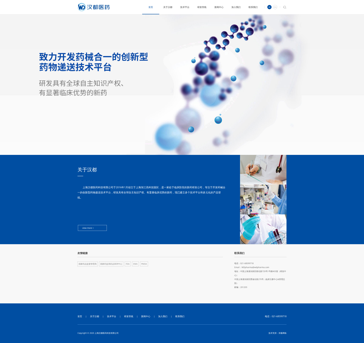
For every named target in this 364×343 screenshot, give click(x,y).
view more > (88, 228)
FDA (128, 264)
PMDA (144, 264)
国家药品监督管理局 (88, 264)
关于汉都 (167, 7)
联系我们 (253, 7)
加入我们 (236, 7)
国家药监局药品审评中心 (111, 264)
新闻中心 (219, 7)
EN (275, 7)
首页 (150, 7)
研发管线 (201, 7)
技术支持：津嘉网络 (278, 333)
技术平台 (184, 7)
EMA (135, 264)
